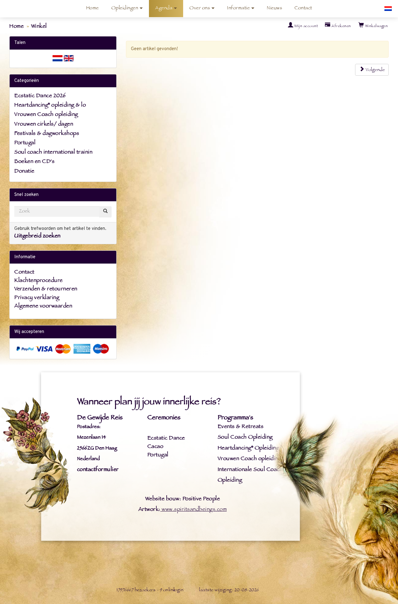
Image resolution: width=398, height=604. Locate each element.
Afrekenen (341, 26)
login (179, 590)
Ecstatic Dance (166, 439)
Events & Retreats (241, 427)
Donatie (24, 172)
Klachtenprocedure (38, 281)
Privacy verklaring (36, 298)
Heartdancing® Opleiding (248, 449)
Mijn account (306, 26)
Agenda (163, 8)
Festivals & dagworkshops (46, 134)
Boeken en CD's (34, 162)
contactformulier (98, 470)
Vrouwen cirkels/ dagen (43, 125)
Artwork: (149, 510)
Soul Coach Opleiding (245, 438)
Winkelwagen (376, 26)
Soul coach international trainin (53, 153)
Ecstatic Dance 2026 (40, 96)
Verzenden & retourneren (45, 289)
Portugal (24, 143)
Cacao (155, 447)
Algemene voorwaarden (43, 306)
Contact (303, 8)
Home (92, 8)
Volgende (375, 70)
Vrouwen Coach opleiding (46, 115)
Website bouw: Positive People (182, 499)
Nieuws (274, 8)
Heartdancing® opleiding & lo (50, 106)
